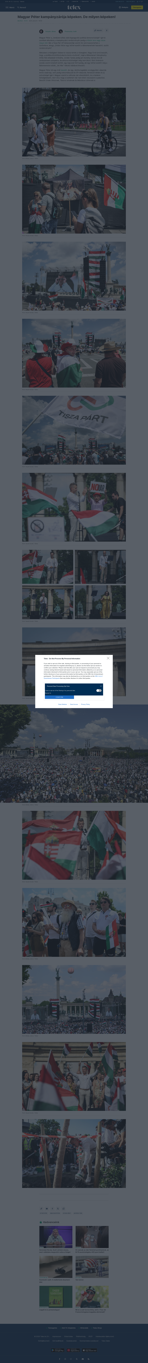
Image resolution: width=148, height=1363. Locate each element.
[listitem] (73, 686)
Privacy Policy (85, 704)
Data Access (74, 704)
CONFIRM (59, 697)
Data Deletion (62, 704)
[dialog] (74, 681)
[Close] (109, 659)
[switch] (99, 690)
